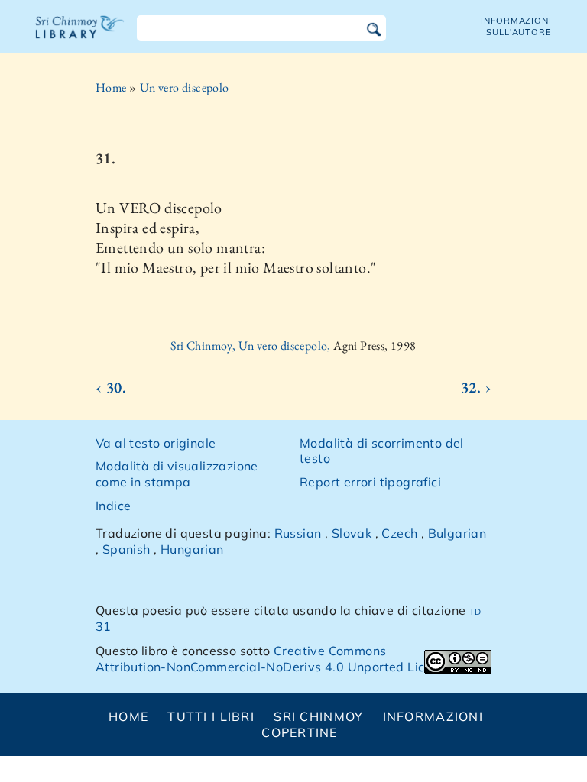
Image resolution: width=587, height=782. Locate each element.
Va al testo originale (156, 443)
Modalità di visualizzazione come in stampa (177, 474)
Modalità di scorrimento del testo (382, 451)
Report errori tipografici (370, 482)
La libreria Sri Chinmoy (80, 36)
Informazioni (433, 716)
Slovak (351, 533)
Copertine (299, 732)
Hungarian (192, 549)
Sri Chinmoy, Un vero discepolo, (251, 346)
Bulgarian (457, 533)
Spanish (126, 549)
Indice (113, 505)
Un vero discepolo (184, 87)
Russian (298, 533)
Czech (399, 533)
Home (111, 87)
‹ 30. (111, 387)
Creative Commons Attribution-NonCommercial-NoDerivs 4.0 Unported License (274, 658)
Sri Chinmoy (318, 716)
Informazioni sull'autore (516, 26)
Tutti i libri (211, 716)
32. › (476, 387)
